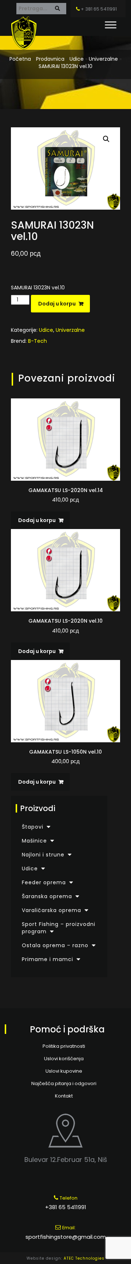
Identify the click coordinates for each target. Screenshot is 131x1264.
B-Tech (37, 341)
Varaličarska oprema (51, 910)
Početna (20, 59)
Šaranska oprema (47, 896)
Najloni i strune (43, 854)
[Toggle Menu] (110, 24)
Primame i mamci (47, 959)
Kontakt (64, 1095)
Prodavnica (50, 59)
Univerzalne (103, 59)
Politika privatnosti (64, 1046)
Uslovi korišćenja (64, 1058)
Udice (77, 59)
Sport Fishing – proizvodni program (58, 927)
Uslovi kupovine (63, 1071)
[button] (106, 139)
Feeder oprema (44, 882)
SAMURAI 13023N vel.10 (65, 66)
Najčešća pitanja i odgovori (63, 1083)
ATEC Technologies (84, 1258)
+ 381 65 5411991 (98, 8)
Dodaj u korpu (57, 303)
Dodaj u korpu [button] (37, 520)
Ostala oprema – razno (55, 945)
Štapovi (32, 826)
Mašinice (34, 840)
